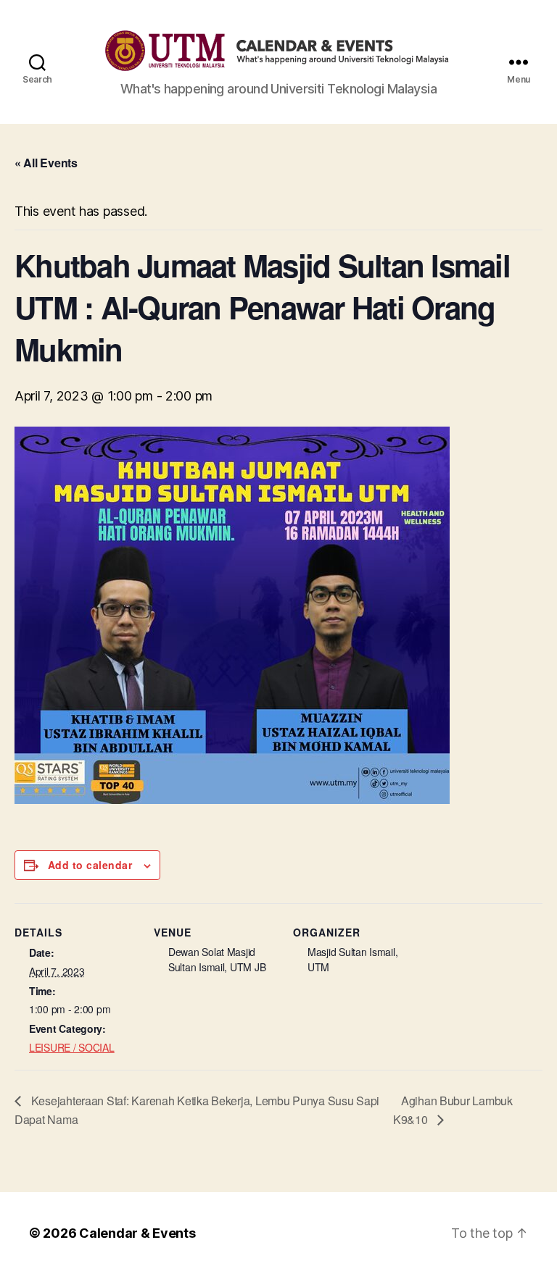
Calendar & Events (137, 1233)
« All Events (46, 162)
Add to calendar (90, 865)
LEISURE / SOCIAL (72, 1047)
